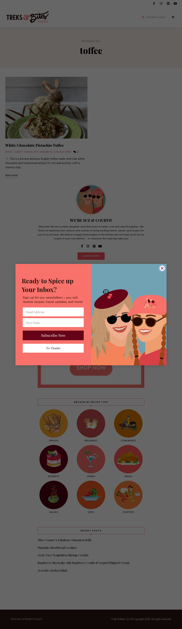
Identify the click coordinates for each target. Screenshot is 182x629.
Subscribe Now (53, 335)
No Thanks (53, 348)
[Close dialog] (162, 268)
